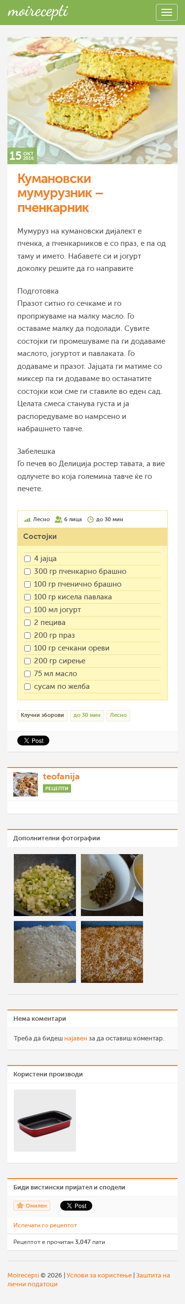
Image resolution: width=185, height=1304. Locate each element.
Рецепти (57, 788)
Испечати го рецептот (45, 1225)
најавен (75, 1038)
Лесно (118, 715)
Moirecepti (23, 1275)
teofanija (61, 776)
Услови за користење (99, 1275)
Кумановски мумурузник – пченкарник (60, 193)
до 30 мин (87, 715)
